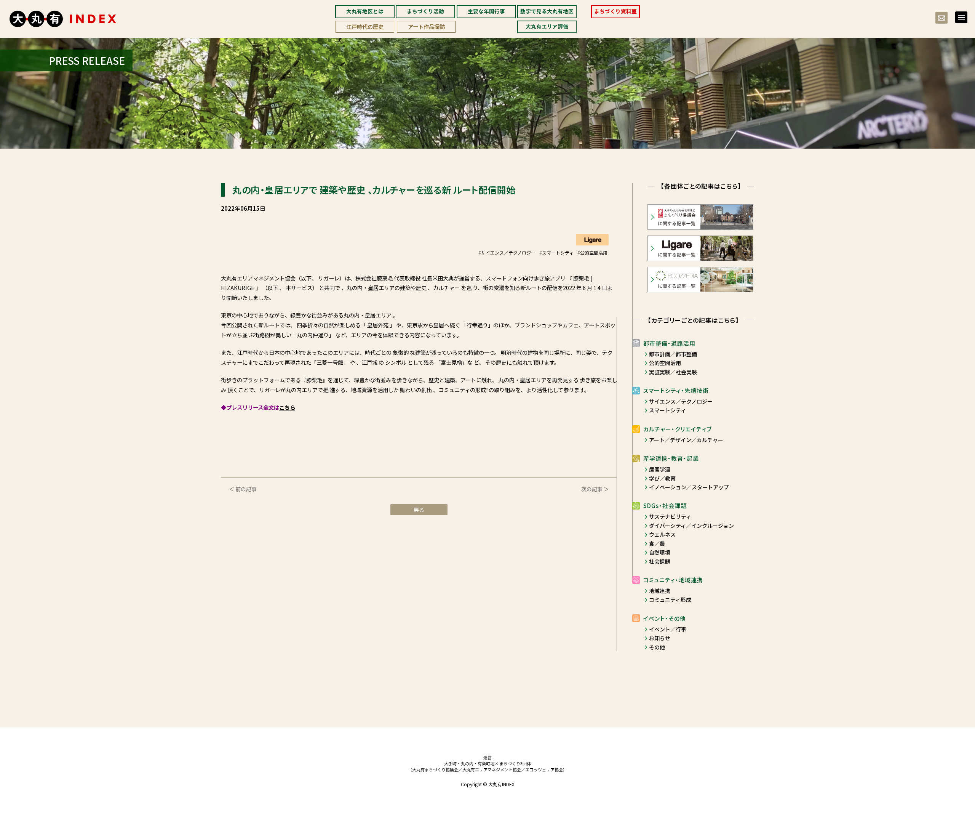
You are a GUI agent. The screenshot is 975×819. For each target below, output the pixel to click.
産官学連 (659, 469)
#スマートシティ (556, 252)
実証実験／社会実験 (673, 372)
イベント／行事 (667, 629)
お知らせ (659, 638)
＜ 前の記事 (243, 489)
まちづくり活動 (425, 11)
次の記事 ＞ (595, 489)
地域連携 (659, 591)
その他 (657, 647)
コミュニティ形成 (670, 599)
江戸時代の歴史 (365, 26)
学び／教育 (662, 478)
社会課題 (659, 561)
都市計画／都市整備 (673, 354)
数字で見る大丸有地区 (547, 11)
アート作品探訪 (426, 26)
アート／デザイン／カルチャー (686, 440)
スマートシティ (667, 410)
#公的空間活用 (592, 252)
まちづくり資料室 (615, 11)
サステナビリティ (670, 516)
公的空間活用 (665, 363)
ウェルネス (662, 534)
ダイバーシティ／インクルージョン (691, 525)
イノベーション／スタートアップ (689, 487)
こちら (287, 407)
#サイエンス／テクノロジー (506, 252)
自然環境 (659, 552)
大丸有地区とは (365, 11)
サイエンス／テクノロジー (681, 401)
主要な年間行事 (486, 11)
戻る (419, 509)
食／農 (657, 543)
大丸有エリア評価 (547, 26)
